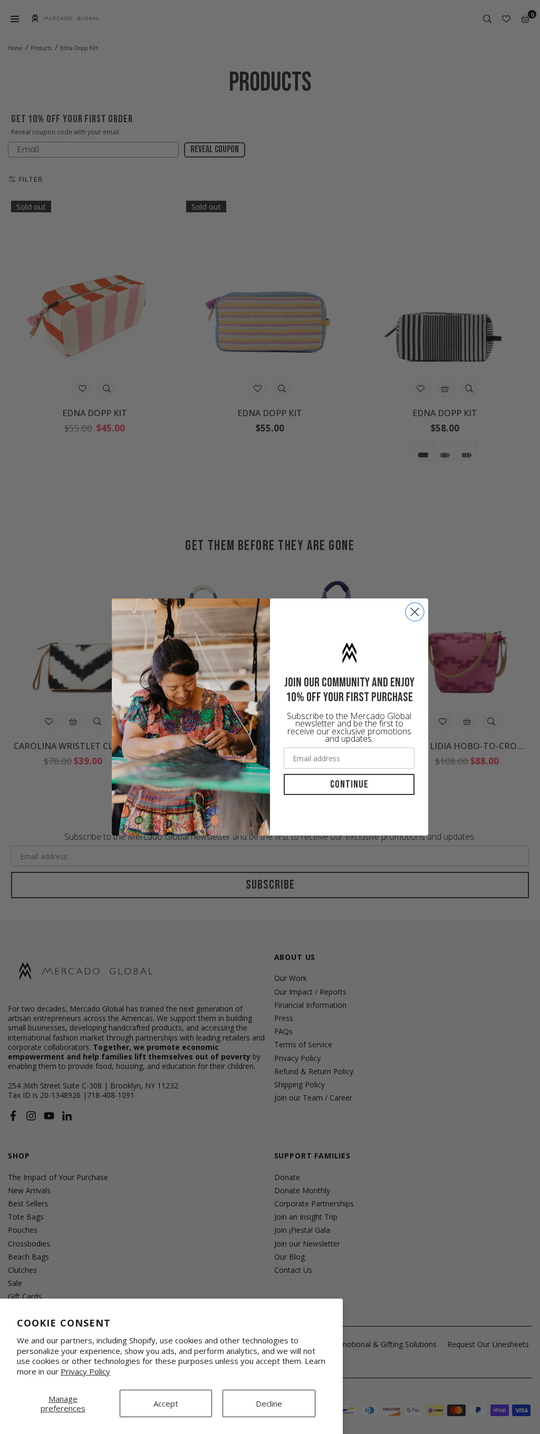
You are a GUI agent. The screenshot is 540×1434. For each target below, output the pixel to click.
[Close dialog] (415, 612)
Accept (165, 1403)
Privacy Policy (85, 1371)
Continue (349, 784)
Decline (269, 1403)
